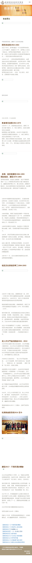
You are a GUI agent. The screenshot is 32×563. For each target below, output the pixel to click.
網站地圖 (28, 553)
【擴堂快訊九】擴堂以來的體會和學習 (13, 542)
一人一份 (14, 531)
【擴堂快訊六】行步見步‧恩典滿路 (12, 536)
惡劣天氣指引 (27, 551)
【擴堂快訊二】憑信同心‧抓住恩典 (12, 527)
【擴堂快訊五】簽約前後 (9, 533)
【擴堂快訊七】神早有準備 (10, 538)
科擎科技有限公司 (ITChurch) (15, 549)
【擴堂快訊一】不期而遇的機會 (11, 525)
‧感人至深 (19, 531)
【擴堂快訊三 (6, 529)
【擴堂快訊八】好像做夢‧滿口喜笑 (12, 540)
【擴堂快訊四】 (6, 531)
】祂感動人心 (14, 529)
